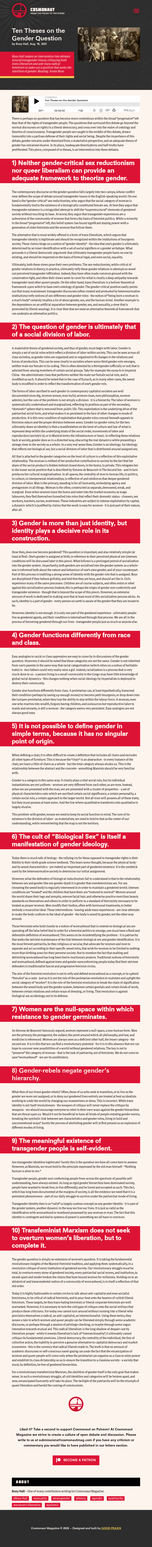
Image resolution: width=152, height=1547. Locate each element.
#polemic (52, 1505)
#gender (97, 1498)
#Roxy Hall (20, 1498)
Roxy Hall (18, 1491)
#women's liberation (26, 1505)
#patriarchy (115, 1498)
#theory (81, 1498)
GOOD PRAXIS (111, 1528)
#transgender (61, 1498)
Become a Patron (79, 1460)
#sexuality (40, 1498)
